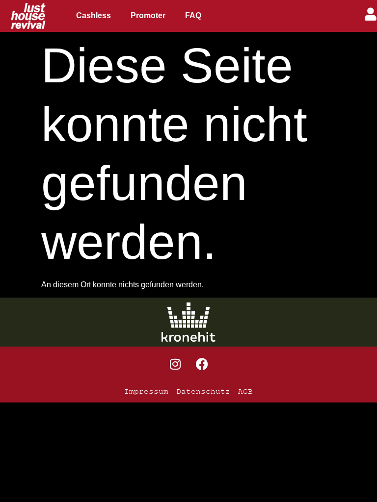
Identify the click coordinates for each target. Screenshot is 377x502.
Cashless (93, 15)
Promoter (148, 15)
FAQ (193, 15)
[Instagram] (175, 363)
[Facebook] (202, 363)
